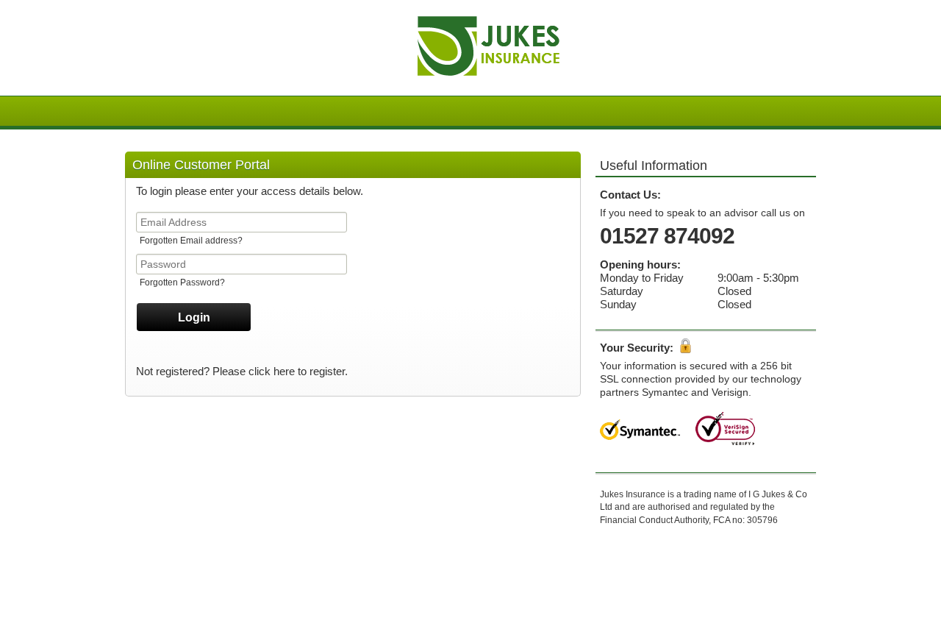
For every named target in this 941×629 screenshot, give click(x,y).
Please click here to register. (280, 371)
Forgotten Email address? (191, 240)
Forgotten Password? (182, 282)
